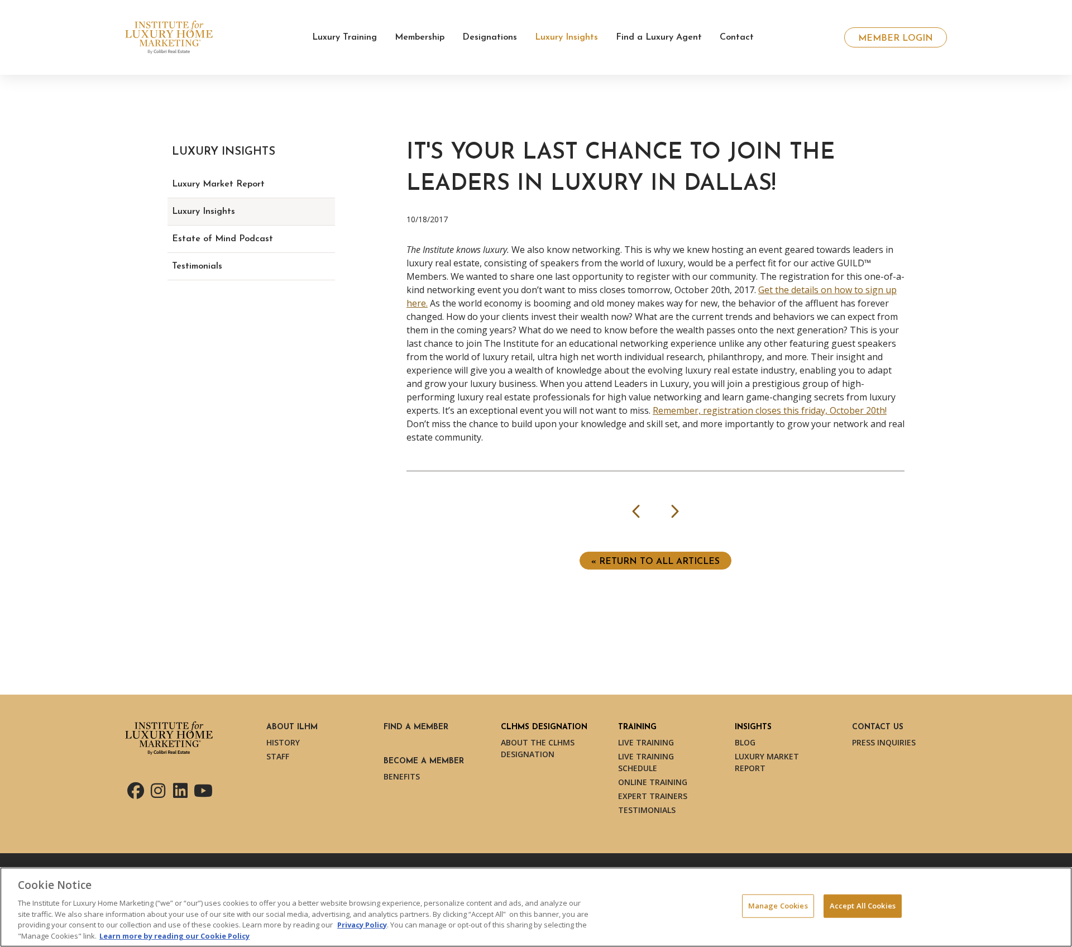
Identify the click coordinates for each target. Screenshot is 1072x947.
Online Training (652, 782)
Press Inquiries (884, 742)
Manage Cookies (778, 906)
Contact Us (877, 727)
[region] (536, 907)
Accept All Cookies (863, 906)
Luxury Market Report (218, 184)
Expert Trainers (652, 796)
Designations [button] (489, 37)
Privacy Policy (362, 925)
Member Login (895, 38)
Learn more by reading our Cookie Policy (174, 935)
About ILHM (292, 727)
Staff (277, 756)
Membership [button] (419, 37)
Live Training (646, 742)
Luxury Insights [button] (566, 37)
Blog (745, 742)
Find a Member (416, 727)
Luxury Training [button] (344, 37)
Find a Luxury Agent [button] (659, 37)
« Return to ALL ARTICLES (655, 561)
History (283, 742)
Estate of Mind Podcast (222, 239)
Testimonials (197, 266)
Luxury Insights (203, 211)
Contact (737, 37)
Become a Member (424, 761)
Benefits (402, 776)
